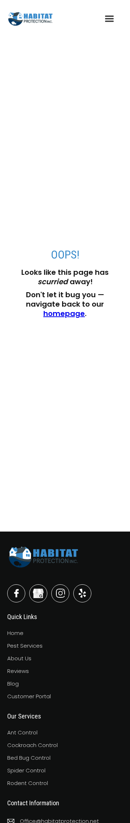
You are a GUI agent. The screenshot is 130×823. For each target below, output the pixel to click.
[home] (30, 19)
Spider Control (26, 770)
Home (15, 633)
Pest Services (25, 645)
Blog (13, 683)
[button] (109, 18)
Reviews (18, 671)
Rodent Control (27, 783)
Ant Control (22, 732)
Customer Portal (29, 696)
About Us (19, 658)
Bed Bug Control (29, 758)
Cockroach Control (32, 745)
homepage (64, 313)
